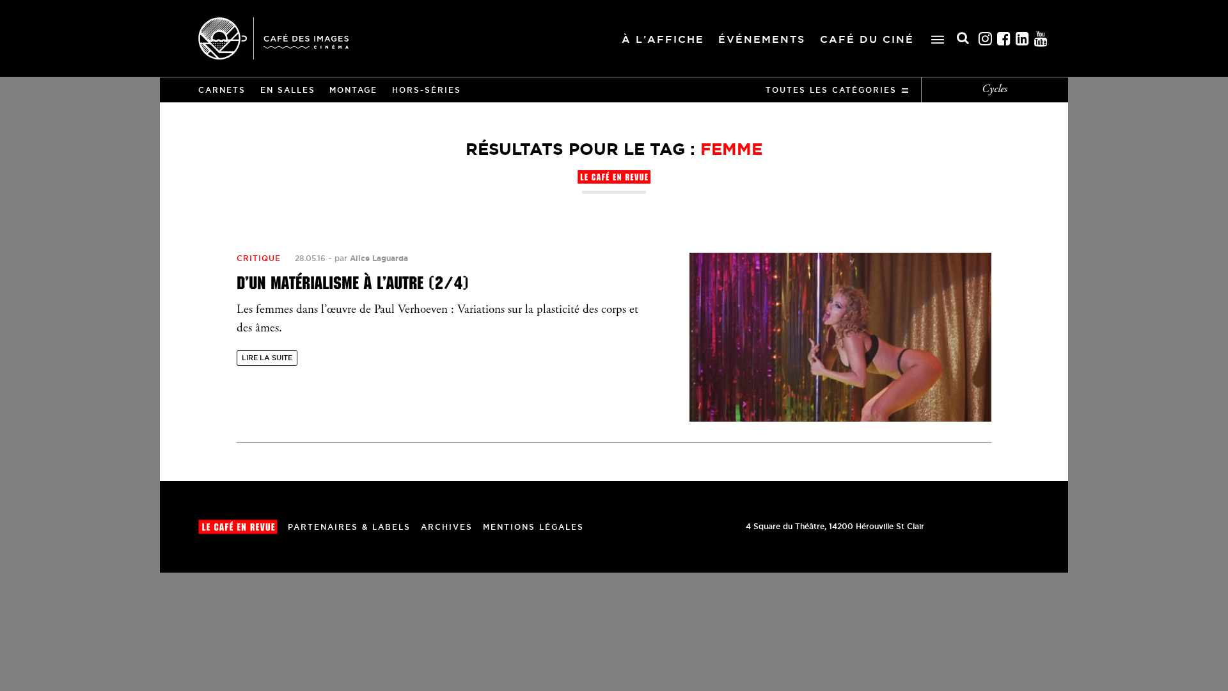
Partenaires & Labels (349, 527)
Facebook (1004, 39)
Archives (447, 527)
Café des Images (273, 38)
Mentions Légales (533, 527)
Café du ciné (867, 39)
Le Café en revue (238, 527)
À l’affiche (663, 39)
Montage (353, 90)
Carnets (222, 90)
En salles (287, 90)
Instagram (985, 39)
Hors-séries (426, 90)
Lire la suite (267, 357)
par (371, 258)
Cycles (994, 89)
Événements (761, 39)
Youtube (1041, 39)
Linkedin (1022, 39)
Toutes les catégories (831, 90)
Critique (259, 258)
